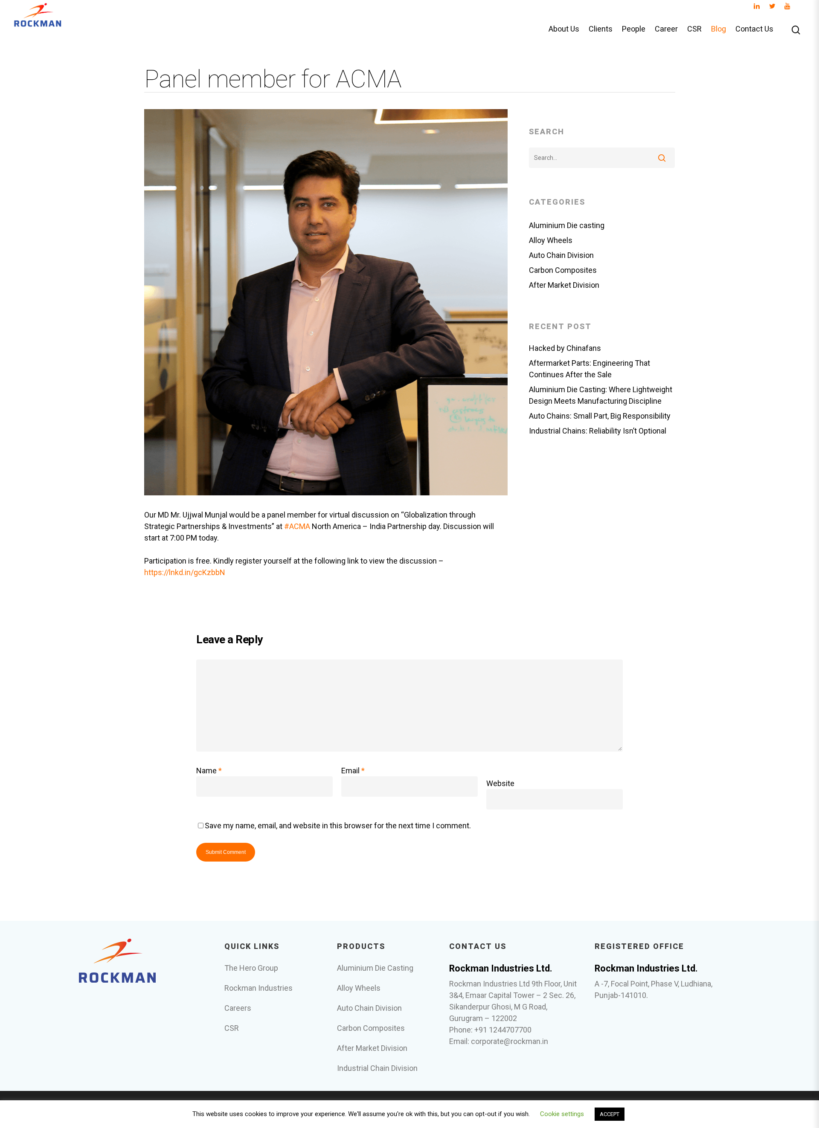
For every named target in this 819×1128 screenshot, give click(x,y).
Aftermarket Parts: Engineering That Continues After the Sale (589, 369)
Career (666, 29)
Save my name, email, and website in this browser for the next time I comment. (338, 825)
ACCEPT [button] (609, 1114)
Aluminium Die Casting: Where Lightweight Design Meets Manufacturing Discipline (600, 395)
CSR (694, 29)
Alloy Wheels (550, 240)
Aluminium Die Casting (375, 967)
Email (353, 770)
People (633, 29)
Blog (718, 29)
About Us (564, 29)
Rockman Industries (258, 987)
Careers (237, 1008)
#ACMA (297, 526)
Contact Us (754, 29)
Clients (601, 29)
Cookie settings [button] (562, 1114)
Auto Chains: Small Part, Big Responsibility (600, 415)
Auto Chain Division (561, 255)
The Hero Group (251, 967)
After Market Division (564, 285)
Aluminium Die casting (566, 225)
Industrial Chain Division (377, 1068)
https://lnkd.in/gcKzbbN (184, 572)
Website (500, 783)
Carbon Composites (563, 270)
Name (209, 770)
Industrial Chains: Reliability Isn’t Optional (597, 430)
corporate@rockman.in (509, 1041)
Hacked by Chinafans (565, 348)
